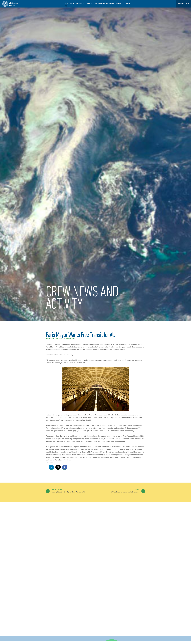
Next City (69, 355)
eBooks (128, 4)
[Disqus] (95, 540)
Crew (66, 4)
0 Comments (69, 339)
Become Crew (183, 4)
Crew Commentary (77, 4)
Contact (119, 4)
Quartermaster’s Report (104, 4)
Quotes (89, 4)
